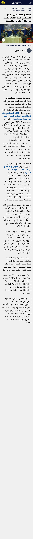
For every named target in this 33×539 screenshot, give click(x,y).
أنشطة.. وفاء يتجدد (19, 10)
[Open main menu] (30, 2)
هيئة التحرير (20, 50)
